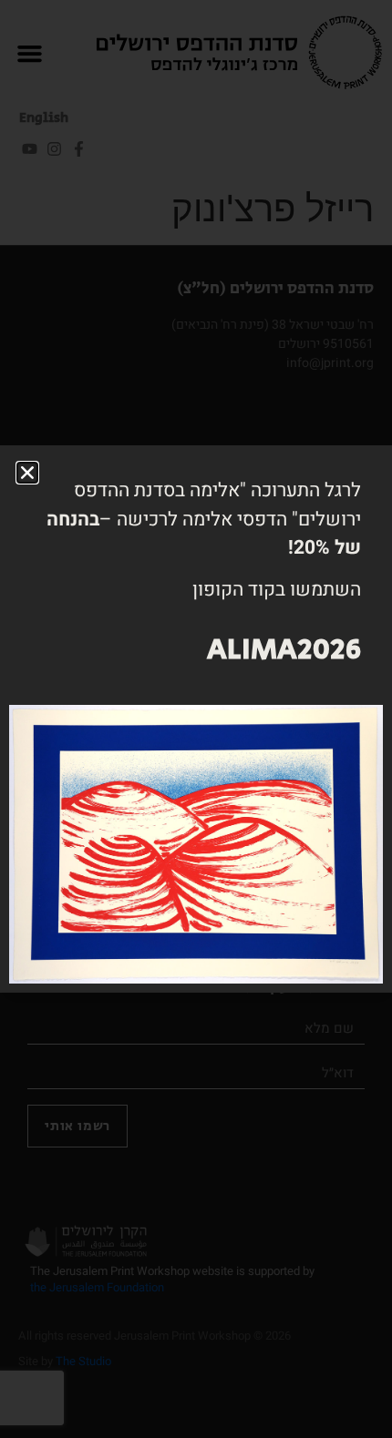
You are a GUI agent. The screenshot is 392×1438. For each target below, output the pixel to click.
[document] (196, 719)
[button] (27, 473)
